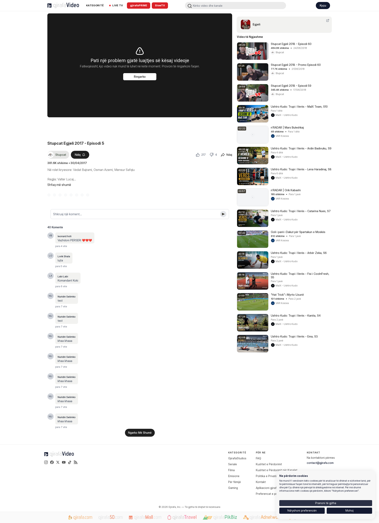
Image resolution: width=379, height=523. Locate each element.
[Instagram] (46, 462)
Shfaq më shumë (59, 185)
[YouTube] (64, 462)
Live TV (117, 5)
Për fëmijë (234, 482)
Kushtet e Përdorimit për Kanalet (276, 470)
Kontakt (261, 482)
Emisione (233, 476)
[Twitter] (58, 462)
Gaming (233, 487)
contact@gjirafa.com (320, 462)
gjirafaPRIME (138, 5)
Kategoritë (95, 5)
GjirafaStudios (237, 458)
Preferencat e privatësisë (272, 493)
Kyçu (323, 5)
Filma (231, 470)
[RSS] (75, 462)
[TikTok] (69, 462)
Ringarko (140, 76)
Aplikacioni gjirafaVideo (270, 487)
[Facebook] (52, 462)
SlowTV (160, 5)
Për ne (260, 452)
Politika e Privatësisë (269, 476)
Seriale (232, 464)
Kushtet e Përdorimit (269, 464)
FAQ (258, 458)
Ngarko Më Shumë (140, 432)
